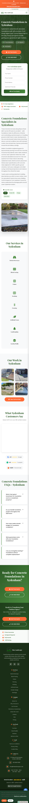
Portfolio (14, 728)
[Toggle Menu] (26, 12)
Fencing (14, 682)
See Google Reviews (15, 786)
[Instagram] (14, 664)
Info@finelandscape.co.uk (16, 766)
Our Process (14, 706)
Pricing (14, 720)
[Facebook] (10, 664)
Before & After (14, 736)
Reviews (15, 733)
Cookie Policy (14, 749)
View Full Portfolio (15, 399)
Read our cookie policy (20, 796)
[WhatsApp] (18, 664)
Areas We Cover (14, 711)
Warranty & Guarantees (14, 709)
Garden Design (14, 690)
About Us (14, 701)
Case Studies (14, 731)
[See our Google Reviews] (26, 790)
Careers (15, 714)
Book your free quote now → (14, 6)
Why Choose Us (15, 703)
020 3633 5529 (15, 9)
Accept (4, 800)
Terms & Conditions (14, 744)
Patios (14, 679)
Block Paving (14, 676)
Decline (10, 800)
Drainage (14, 692)
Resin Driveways (14, 674)
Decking (15, 684)
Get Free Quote (12, 52)
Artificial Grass (14, 687)
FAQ (15, 717)
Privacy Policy (14, 746)
